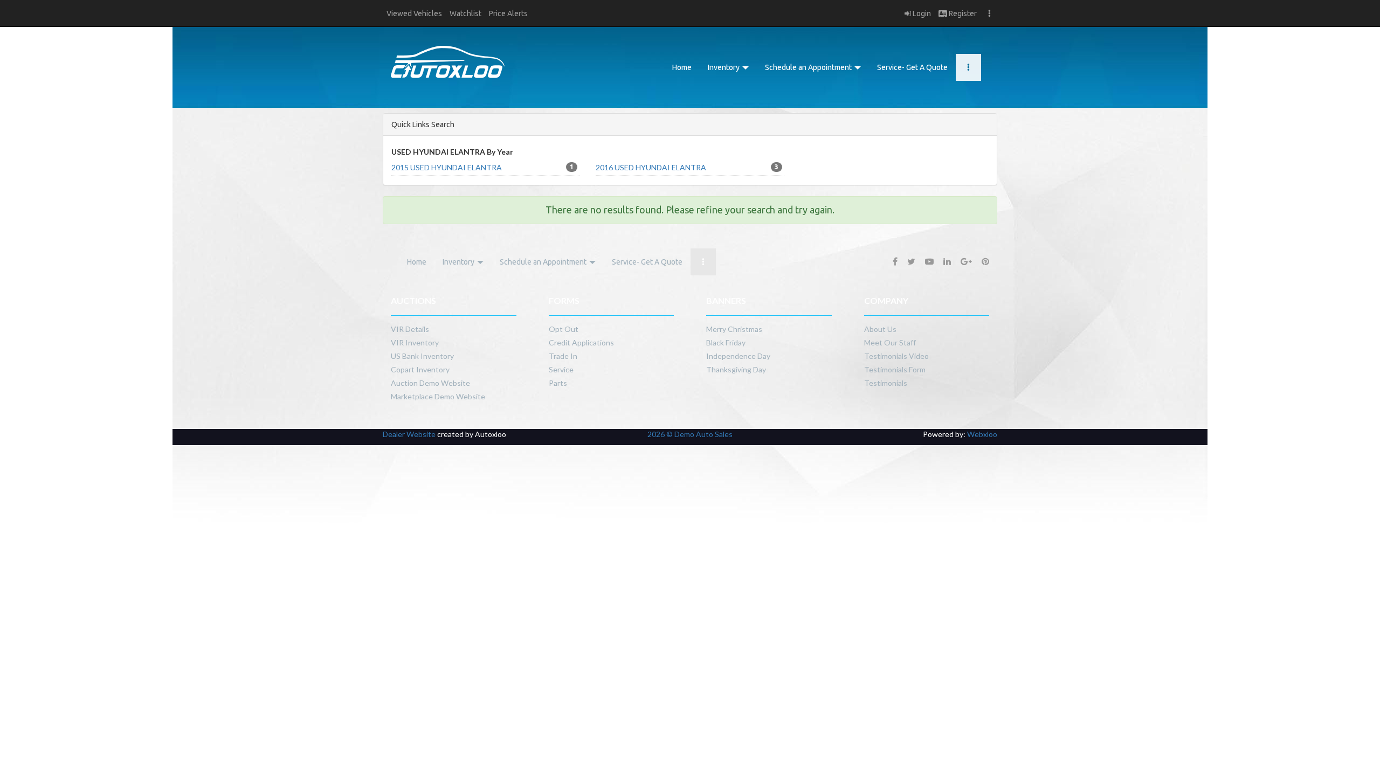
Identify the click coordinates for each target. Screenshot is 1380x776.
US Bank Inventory (422, 356)
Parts (558, 382)
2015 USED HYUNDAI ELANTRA (482, 167)
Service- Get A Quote (912, 67)
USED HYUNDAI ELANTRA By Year (452, 151)
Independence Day (738, 356)
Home (682, 67)
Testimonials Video (896, 356)
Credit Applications (581, 342)
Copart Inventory (420, 369)
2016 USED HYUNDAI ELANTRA (687, 167)
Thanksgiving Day (736, 369)
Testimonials (885, 382)
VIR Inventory (415, 342)
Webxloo (982, 434)
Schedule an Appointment (809, 67)
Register (962, 13)
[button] (414, 13)
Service (561, 369)
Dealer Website (409, 434)
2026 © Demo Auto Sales (690, 434)
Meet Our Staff (890, 342)
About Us (880, 329)
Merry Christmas (734, 329)
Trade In (563, 356)
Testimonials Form (895, 369)
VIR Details (410, 329)
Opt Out (563, 329)
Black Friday (726, 342)
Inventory (724, 67)
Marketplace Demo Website (438, 396)
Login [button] (921, 13)
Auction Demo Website (430, 382)
